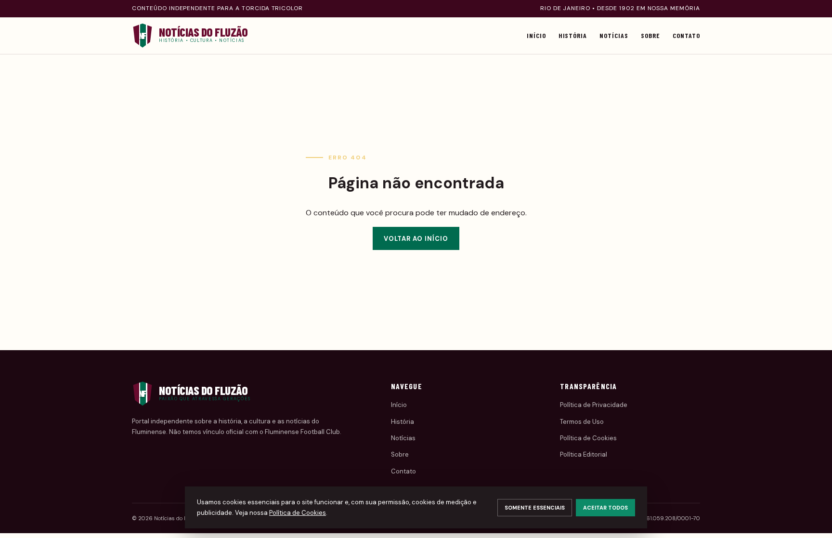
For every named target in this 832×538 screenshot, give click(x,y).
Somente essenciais (535, 507)
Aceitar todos (605, 507)
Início (536, 35)
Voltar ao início (416, 239)
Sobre (650, 35)
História (573, 35)
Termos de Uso (582, 422)
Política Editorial (583, 454)
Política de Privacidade (593, 405)
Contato (686, 35)
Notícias (613, 35)
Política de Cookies (588, 438)
